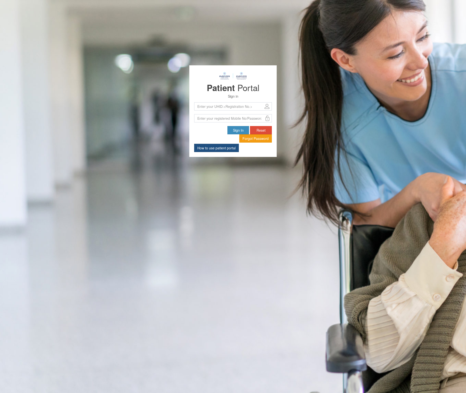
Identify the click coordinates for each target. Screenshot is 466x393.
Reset (261, 130)
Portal (233, 87)
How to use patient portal (216, 147)
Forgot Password (255, 138)
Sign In (238, 130)
